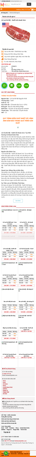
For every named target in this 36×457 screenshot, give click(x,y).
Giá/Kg (4, 225)
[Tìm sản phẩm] (29, 4)
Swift (6, 428)
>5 (9, 254)
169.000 (21, 307)
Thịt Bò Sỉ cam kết (8, 49)
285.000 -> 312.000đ (9, 338)
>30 (9, 309)
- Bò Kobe (4, 393)
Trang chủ (5, 12)
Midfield (3, 429)
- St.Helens (5, 384)
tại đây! (30, 331)
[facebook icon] (12, 85)
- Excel (4, 380)
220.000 (4, 307)
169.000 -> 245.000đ (26, 312)
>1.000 (26, 280)
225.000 (4, 309)
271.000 (4, 256)
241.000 (21, 228)
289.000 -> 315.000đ (26, 259)
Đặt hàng (15, 225)
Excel (2, 428)
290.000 (4, 335)
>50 (9, 307)
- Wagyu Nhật (5, 392)
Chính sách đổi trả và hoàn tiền (8, 423)
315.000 (21, 254)
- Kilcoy (4, 385)
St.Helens (11, 428)
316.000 (4, 280)
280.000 (4, 254)
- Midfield (4, 388)
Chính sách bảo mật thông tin (8, 421)
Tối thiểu (10, 225)
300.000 (21, 282)
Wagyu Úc (9, 429)
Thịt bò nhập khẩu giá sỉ (16, 452)
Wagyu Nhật (16, 429)
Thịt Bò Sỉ (6, 432)
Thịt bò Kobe (23, 429)
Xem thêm (18, 200)
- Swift (4, 382)
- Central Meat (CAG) (7, 387)
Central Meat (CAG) (24, 428)
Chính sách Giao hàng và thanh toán (10, 419)
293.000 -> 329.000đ (26, 285)
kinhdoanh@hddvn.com (20, 441)
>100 (9, 228)
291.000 (4, 228)
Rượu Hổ (26, 453)
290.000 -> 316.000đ (9, 285)
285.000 (4, 333)
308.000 (21, 256)
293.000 (21, 280)
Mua (15, 228)
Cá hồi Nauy (20, 453)
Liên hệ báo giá (6, 64)
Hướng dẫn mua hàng (6, 416)
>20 (9, 256)
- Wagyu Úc (5, 390)
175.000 (21, 309)
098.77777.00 (7, 441)
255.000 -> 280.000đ (9, 259)
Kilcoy (17, 428)
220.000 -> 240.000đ (9, 312)
